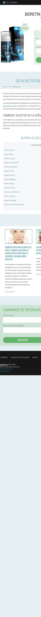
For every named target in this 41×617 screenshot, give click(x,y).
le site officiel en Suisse (10, 106)
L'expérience (3, 357)
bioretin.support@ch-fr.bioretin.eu (10, 367)
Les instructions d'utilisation (20, 357)
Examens (35, 357)
